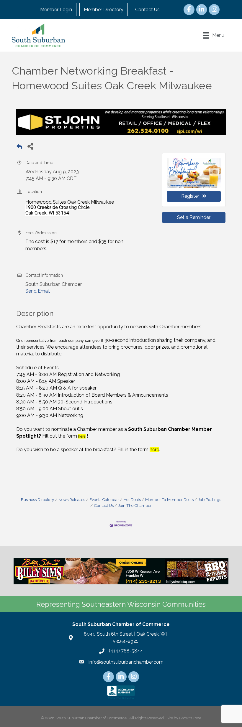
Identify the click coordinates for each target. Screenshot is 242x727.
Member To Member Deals (169, 499)
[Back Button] (19, 148)
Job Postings (209, 499)
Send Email (37, 291)
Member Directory (103, 9)
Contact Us (147, 9)
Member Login (56, 9)
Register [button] (190, 196)
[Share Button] (30, 146)
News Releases (71, 499)
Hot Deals (132, 499)
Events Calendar (104, 499)
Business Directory (37, 499)
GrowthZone (190, 718)
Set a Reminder (193, 217)
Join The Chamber (135, 505)
